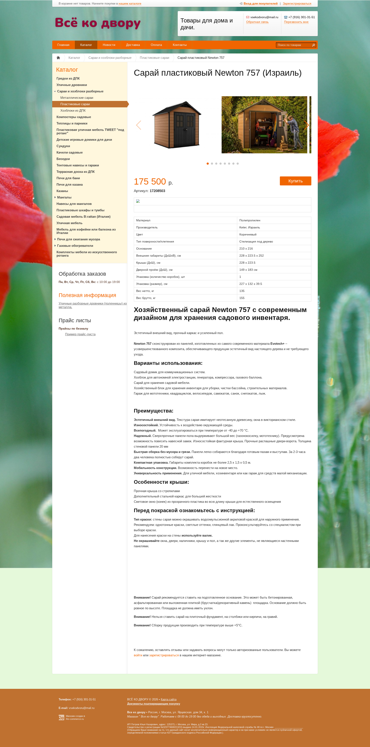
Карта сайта (168, 699)
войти (138, 655)
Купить (295, 180)
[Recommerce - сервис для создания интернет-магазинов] (61, 719)
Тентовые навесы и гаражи (78, 165)
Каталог (86, 45)
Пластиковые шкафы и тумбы (80, 210)
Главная (63, 45)
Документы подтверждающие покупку (153, 703)
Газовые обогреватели (75, 245)
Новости (109, 45)
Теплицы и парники (72, 123)
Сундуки (63, 146)
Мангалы (64, 197)
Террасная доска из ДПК (76, 171)
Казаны (62, 191)
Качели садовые (70, 152)
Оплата (156, 45)
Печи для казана (70, 184)
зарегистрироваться (164, 655)
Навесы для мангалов (74, 204)
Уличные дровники (72, 85)
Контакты (180, 45)
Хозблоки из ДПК (73, 110)
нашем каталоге (130, 3)
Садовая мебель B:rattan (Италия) (83, 216)
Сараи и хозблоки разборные (80, 91)
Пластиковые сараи (75, 104)
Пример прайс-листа (80, 334)
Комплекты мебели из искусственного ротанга (87, 253)
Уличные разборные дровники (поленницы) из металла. (93, 305)
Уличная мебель (69, 223)
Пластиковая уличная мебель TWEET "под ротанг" (90, 131)
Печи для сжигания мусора (78, 239)
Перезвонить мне (296, 22)
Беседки (63, 159)
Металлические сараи (76, 97)
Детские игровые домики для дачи (84, 139)
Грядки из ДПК (68, 78)
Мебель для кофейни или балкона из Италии (86, 231)
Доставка (133, 45)
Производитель (147, 227)
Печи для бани (68, 178)
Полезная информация (87, 295)
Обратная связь (257, 22)
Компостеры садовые (74, 117)
